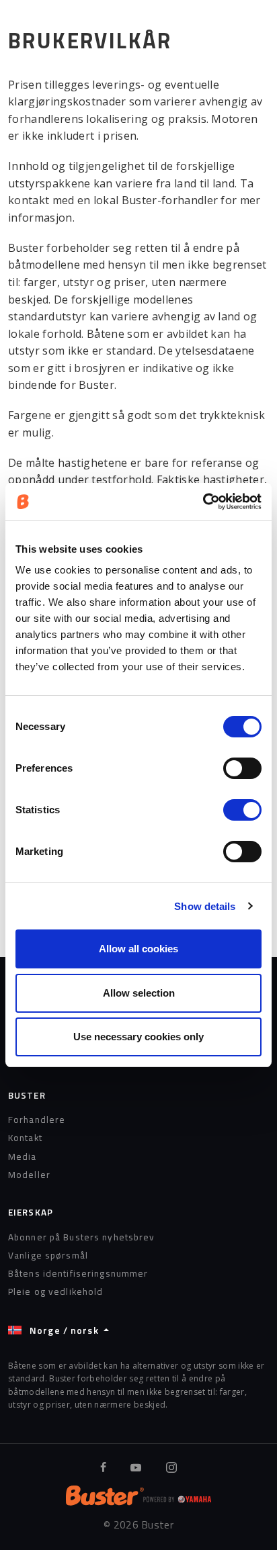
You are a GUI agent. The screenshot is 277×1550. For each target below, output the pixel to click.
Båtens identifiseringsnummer (78, 1273)
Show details (204, 906)
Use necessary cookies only (138, 1036)
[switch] (242, 768)
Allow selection (139, 993)
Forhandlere (36, 1119)
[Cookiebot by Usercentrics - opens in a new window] (203, 501)
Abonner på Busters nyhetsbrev (81, 1237)
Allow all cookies (138, 948)
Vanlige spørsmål (48, 1255)
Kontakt (25, 1137)
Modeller (29, 1174)
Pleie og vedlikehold (55, 1291)
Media (22, 1156)
